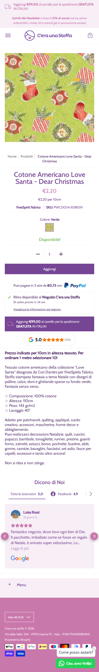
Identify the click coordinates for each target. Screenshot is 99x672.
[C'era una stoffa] (48, 35)
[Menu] (8, 35)
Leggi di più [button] (20, 548)
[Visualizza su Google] (15, 514)
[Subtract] (38, 254)
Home (12, 156)
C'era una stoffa (14, 628)
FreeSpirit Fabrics (28, 207)
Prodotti (27, 156)
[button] (90, 35)
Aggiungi (49, 269)
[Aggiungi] (61, 254)
